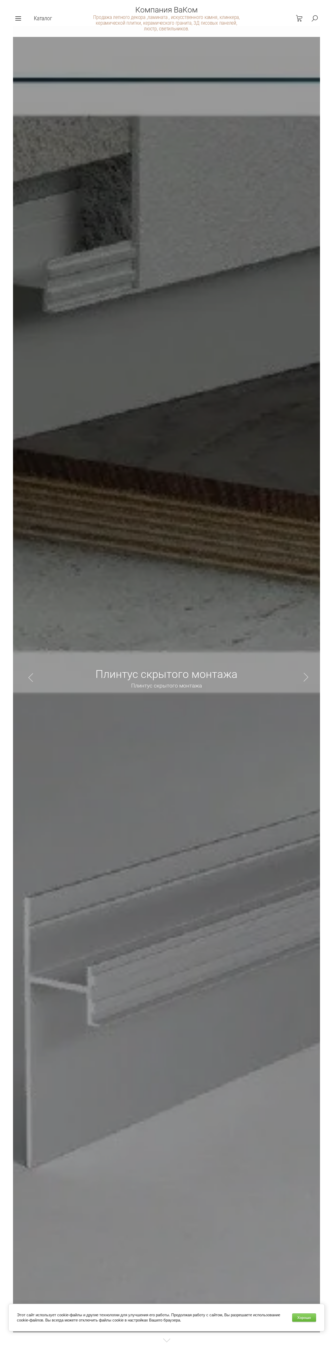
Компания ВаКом (166, 9)
